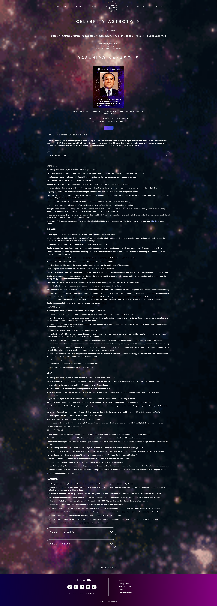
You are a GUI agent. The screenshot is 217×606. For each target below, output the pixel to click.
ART (126, 7)
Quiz (108, 128)
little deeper (155, 221)
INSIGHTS (142, 7)
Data (78, 7)
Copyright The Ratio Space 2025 (108, 601)
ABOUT (159, 7)
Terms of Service (125, 587)
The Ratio (51, 473)
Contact (122, 581)
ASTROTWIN (60, 7)
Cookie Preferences (125, 593)
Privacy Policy (124, 584)
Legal (121, 590)
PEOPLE (95, 7)
